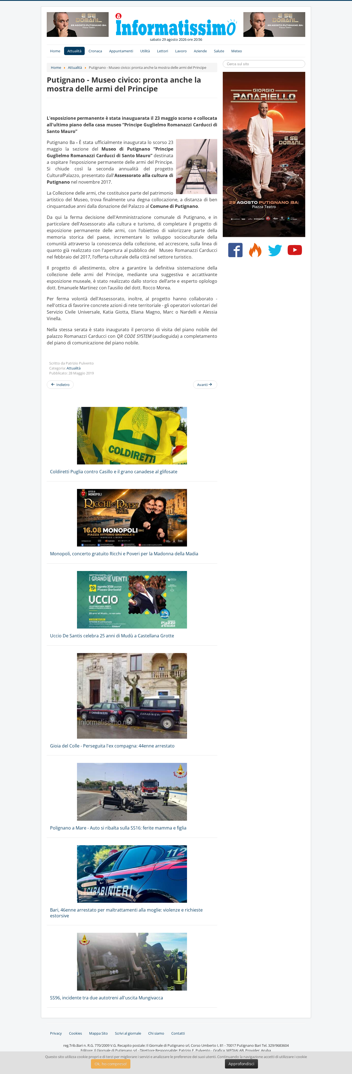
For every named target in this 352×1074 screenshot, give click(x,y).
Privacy (56, 1033)
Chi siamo (156, 1033)
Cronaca (95, 50)
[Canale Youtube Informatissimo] (293, 252)
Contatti (178, 1033)
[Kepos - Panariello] (264, 153)
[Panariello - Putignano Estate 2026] (78, 23)
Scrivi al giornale (128, 1033)
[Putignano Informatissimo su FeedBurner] (253, 252)
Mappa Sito (98, 1033)
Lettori (162, 50)
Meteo (236, 50)
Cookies (75, 1033)
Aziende (200, 50)
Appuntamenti (121, 50)
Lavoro (181, 50)
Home (55, 50)
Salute (219, 50)
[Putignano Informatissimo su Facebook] (234, 252)
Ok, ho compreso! (111, 1063)
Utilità (145, 50)
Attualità (74, 50)
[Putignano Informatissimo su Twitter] (273, 252)
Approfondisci (241, 1063)
